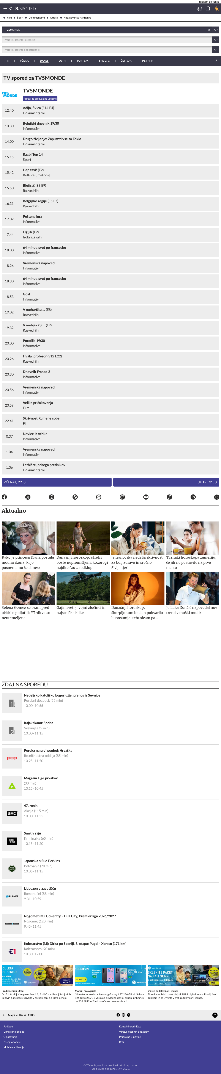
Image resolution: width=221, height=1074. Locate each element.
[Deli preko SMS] (122, 497)
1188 (31, 1015)
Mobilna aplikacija (13, 1047)
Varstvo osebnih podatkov (134, 1031)
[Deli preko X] (27, 497)
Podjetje (8, 1026)
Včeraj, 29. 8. (14, 482)
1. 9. (82, 60)
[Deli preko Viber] (51, 497)
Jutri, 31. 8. (208, 482)
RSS (121, 1042)
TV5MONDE (38, 91)
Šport (20, 17)
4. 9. (147, 60)
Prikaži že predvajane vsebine (40, 98)
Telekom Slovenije (209, 1)
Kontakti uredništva (130, 1026)
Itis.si (22, 1015)
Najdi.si (12, 1015)
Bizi (4, 1015)
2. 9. (104, 60)
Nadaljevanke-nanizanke (77, 17)
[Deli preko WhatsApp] (75, 497)
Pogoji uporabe (12, 1042)
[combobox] (5, 30)
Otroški (54, 17)
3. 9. (126, 60)
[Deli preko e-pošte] (145, 497)
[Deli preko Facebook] (4, 497)
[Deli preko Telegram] (216, 497)
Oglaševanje (10, 1037)
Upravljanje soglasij (14, 1031)
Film (9, 17)
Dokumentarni (36, 17)
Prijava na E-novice (130, 1037)
